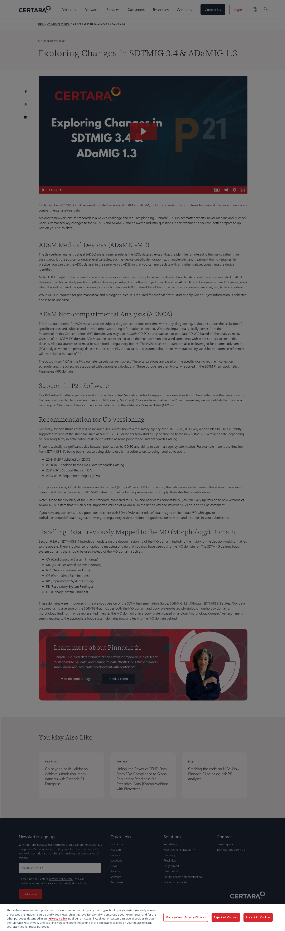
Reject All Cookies (226, 917)
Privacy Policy (57, 918)
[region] (142, 917)
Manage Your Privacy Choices (186, 917)
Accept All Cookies (258, 917)
